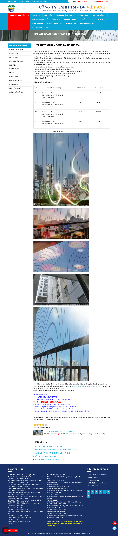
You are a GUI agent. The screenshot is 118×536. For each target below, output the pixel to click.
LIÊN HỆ (101, 19)
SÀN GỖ (82, 19)
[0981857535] (114, 528)
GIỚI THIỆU (48, 15)
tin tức (58, 37)
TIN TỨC (91, 19)
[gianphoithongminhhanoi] (88, 496)
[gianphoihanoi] (108, 492)
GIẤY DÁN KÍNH (71, 23)
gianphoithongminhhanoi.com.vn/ (86, 386)
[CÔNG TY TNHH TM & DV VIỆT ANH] (11, 8)
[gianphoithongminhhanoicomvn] (104, 492)
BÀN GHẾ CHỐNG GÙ (87, 23)
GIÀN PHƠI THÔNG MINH (64, 15)
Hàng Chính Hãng (93, 477)
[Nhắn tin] (114, 523)
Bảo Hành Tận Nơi (93, 485)
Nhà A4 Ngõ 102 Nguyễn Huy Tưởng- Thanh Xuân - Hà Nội (30, 1)
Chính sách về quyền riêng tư (97, 474)
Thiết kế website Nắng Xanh (81, 533)
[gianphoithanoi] (96, 492)
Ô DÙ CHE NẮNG (37, 23)
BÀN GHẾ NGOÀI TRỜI (54, 23)
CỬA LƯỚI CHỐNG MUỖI (40, 19)
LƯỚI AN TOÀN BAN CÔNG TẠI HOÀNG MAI (56, 45)
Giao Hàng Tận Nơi (93, 480)
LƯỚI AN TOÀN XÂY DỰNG (41, 28)
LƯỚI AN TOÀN (83, 15)
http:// (73, 386)
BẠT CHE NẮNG (98, 15)
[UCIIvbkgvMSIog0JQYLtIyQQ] (92, 492)
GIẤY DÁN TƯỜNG (70, 19)
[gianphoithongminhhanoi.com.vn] (88, 492)
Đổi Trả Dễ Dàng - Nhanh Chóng (97, 483)
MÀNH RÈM (56, 19)
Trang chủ (36, 15)
